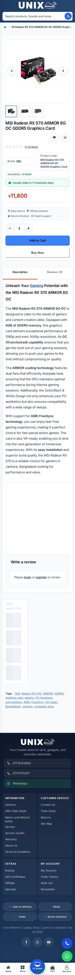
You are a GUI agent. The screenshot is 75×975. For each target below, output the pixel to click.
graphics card (14, 697)
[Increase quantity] (28, 228)
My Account (48, 870)
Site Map (46, 823)
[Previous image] (12, 71)
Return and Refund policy (17, 819)
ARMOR (48, 693)
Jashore (27, 706)
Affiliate (10, 883)
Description (20, 272)
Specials (10, 889)
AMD (27, 702)
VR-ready (51, 702)
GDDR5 (59, 693)
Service (10, 826)
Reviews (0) (54, 272)
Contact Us (48, 804)
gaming (29, 697)
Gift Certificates (15, 876)
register (41, 577)
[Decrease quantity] (10, 228)
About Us (11, 845)
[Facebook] (26, 942)
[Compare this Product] (65, 137)
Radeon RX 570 (31, 693)
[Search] (68, 16)
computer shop (44, 706)
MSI (18, 161)
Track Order (48, 811)
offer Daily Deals (15, 811)
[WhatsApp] (67, 956)
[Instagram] (37, 942)
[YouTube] (48, 942)
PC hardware (44, 697)
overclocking (13, 702)
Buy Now (37, 252)
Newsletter (48, 889)
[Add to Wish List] (54, 137)
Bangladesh (13, 706)
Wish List (46, 883)
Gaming (36, 285)
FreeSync (37, 702)
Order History (49, 876)
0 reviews (31, 146)
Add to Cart (37, 240)
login (27, 577)
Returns (46, 817)
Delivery (10, 804)
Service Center (15, 833)
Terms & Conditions (17, 851)
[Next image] (63, 71)
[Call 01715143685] (67, 943)
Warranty (11, 839)
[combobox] (33, 16)
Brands (9, 870)
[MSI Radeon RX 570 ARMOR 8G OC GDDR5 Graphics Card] (37, 71)
